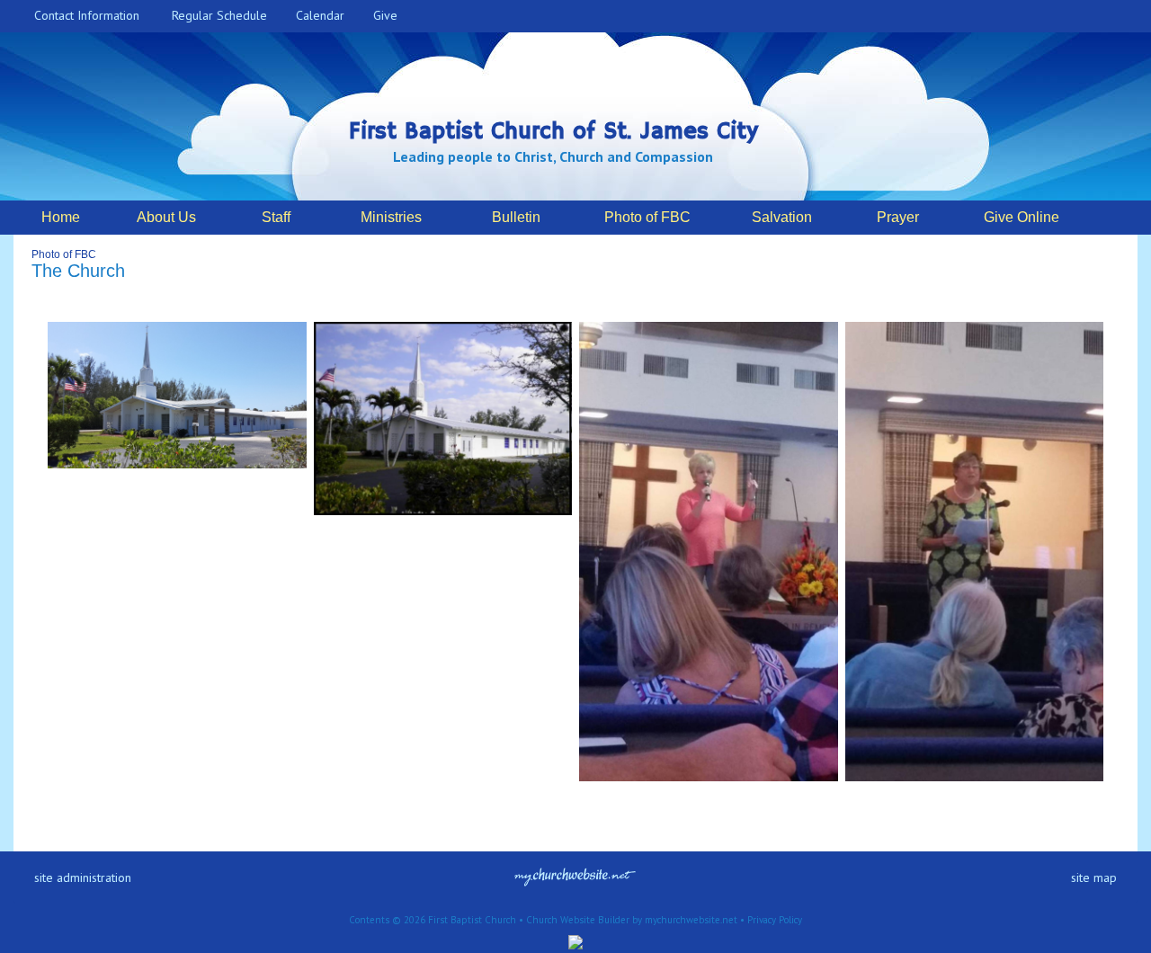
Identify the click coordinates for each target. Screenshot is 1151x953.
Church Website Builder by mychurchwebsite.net (631, 919)
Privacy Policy (774, 919)
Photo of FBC (63, 254)
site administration (82, 877)
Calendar (316, 15)
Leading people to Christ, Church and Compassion (553, 156)
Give (381, 15)
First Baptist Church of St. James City (553, 132)
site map (1094, 877)
